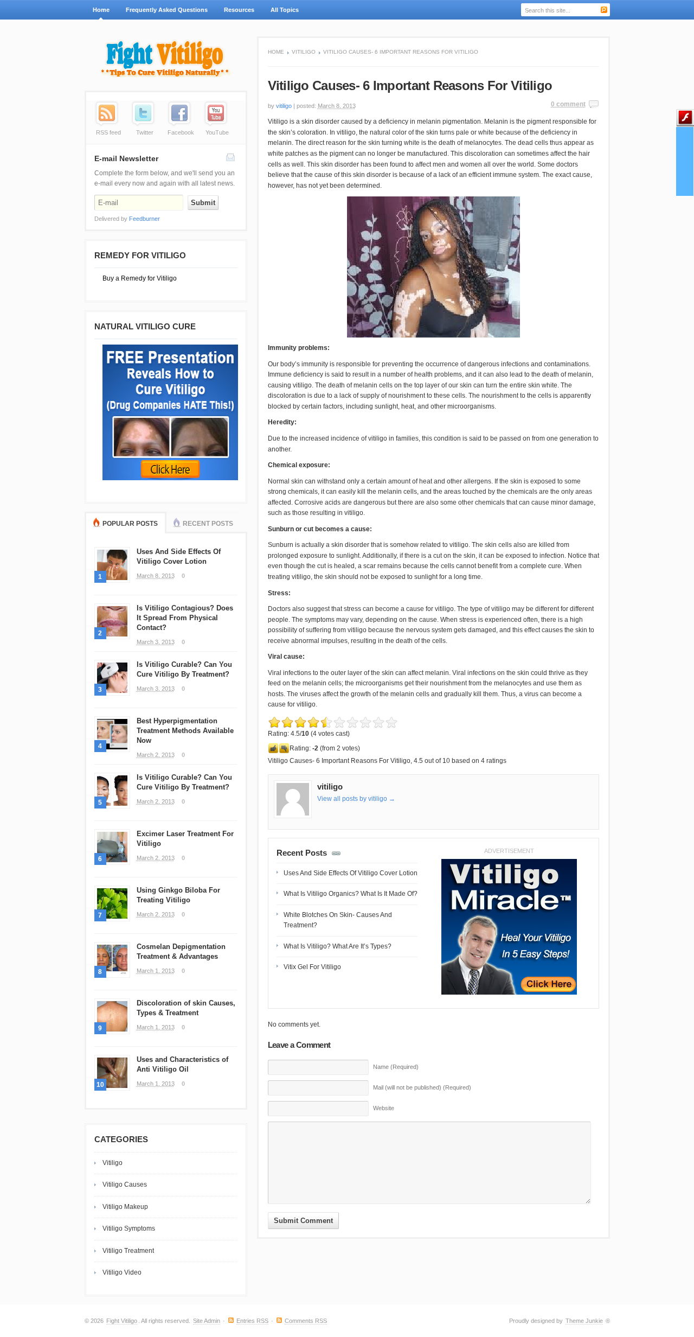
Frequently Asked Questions (167, 10)
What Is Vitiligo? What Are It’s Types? (337, 946)
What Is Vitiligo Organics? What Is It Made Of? (350, 893)
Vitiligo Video (122, 1272)
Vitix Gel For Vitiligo (312, 967)
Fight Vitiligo (121, 1320)
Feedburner (144, 218)
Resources (239, 10)
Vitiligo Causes (124, 1184)
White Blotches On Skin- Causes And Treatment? (338, 920)
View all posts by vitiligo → (356, 799)
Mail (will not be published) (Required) (422, 1087)
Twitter (144, 132)
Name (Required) (396, 1067)
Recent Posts (208, 523)
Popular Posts (130, 523)
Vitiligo (304, 52)
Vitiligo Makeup (125, 1207)
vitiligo (284, 106)
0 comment (568, 104)
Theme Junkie (584, 1320)
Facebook (181, 132)
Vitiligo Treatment (128, 1251)
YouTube (217, 132)
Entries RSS (252, 1320)
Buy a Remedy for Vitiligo (139, 278)
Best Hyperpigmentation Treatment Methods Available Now (185, 730)
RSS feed (108, 132)
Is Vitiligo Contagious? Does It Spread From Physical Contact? (185, 618)
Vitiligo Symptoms (128, 1228)
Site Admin (206, 1320)
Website (383, 1108)
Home (101, 10)
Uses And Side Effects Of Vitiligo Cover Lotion (350, 873)
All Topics (280, 13)
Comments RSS (306, 1320)
